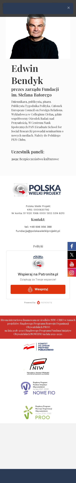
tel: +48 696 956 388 (38, 226)
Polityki (38, 246)
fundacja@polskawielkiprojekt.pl (38, 231)
